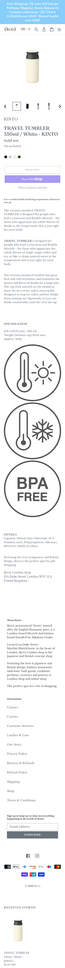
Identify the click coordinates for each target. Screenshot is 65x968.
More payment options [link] (32, 187)
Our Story (14, 744)
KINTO (11, 119)
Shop (10, 791)
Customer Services (20, 726)
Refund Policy (17, 772)
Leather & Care (18, 735)
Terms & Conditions (21, 800)
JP (29, 29)
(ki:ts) (37, 885)
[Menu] (59, 29)
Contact (12, 707)
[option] (16, 106)
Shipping (13, 781)
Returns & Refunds (20, 763)
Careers (12, 716)
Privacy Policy (17, 753)
